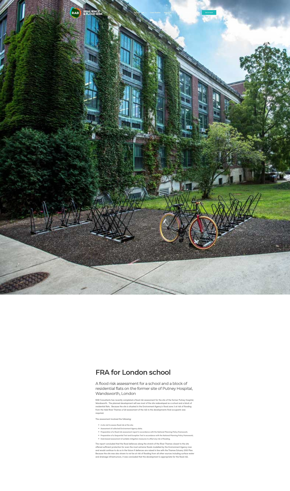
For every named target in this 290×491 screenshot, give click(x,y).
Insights (188, 12)
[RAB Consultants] (86, 12)
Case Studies (155, 12)
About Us (167, 12)
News (179, 12)
